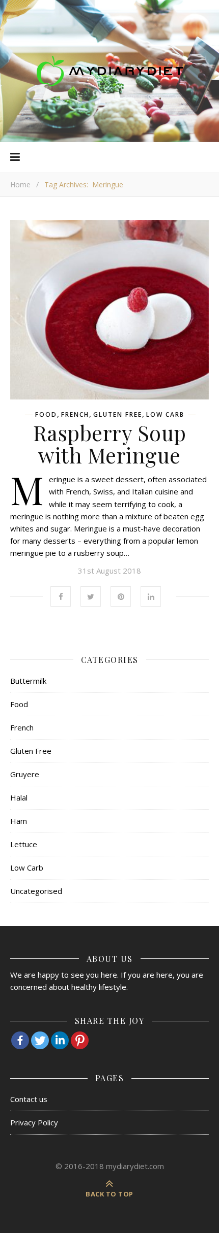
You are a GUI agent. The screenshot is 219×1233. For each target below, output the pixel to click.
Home (20, 184)
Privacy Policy (34, 1122)
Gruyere (24, 774)
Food (46, 415)
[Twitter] (40, 1040)
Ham (18, 821)
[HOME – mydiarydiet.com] (109, 71)
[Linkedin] (60, 1040)
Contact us (28, 1099)
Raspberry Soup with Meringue (109, 444)
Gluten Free (117, 415)
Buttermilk (28, 681)
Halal (19, 797)
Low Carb (165, 415)
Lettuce (23, 844)
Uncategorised (36, 891)
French (75, 415)
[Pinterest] (80, 1040)
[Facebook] (20, 1040)
